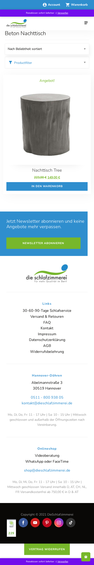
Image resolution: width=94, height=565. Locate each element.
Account (54, 5)
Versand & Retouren (47, 316)
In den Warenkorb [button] (47, 186)
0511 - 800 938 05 (47, 397)
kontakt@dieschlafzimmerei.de (47, 403)
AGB (47, 345)
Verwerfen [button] (62, 13)
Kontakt (47, 328)
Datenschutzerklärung (47, 339)
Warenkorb (79, 5)
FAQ (47, 322)
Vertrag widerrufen (47, 549)
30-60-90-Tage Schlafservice (47, 310)
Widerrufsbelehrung (47, 351)
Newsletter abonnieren (43, 243)
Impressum (47, 334)
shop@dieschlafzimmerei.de (47, 470)
